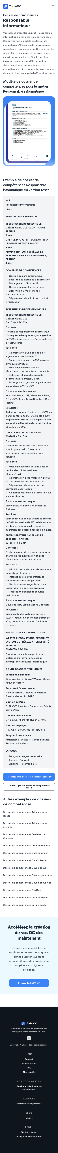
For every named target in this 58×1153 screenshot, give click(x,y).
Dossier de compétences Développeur (24, 867)
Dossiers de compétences (29, 1103)
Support (29, 1059)
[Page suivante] (37, 157)
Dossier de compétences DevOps (22, 890)
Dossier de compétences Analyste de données (24, 836)
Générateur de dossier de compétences (29, 1088)
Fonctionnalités (29, 1063)
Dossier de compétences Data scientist (25, 860)
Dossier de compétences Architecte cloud (27, 845)
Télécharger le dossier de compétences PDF (29, 776)
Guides (29, 1118)
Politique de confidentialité (29, 1136)
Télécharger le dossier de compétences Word (29, 786)
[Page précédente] (22, 157)
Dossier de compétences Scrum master (25, 904)
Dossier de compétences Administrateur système (25, 825)
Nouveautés (29, 1072)
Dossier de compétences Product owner (25, 897)
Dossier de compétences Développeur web (27, 882)
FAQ (29, 1067)
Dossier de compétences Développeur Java (27, 875)
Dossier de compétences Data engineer (25, 852)
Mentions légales (29, 1132)
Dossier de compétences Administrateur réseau (25, 814)
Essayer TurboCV (27, 983)
